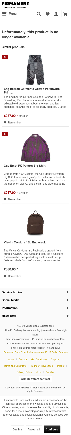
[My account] (56, 13)
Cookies (50, 372)
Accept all (34, 429)
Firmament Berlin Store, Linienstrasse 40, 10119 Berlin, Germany (35, 352)
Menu (13, 13)
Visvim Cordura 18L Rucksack (25, 242)
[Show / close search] (38, 13)
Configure (52, 429)
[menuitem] (9, 13)
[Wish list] (47, 13)
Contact (23, 359)
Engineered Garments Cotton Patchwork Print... (32, 90)
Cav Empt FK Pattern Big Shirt (25, 166)
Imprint (60, 365)
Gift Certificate (39, 359)
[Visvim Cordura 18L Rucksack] (35, 223)
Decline (17, 429)
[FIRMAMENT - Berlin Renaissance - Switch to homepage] (15, 5)
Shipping (55, 359)
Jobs (39, 372)
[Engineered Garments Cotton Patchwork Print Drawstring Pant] (35, 69)
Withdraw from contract (35, 379)
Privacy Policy (24, 372)
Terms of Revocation (42, 365)
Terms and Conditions (15, 365)
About (11, 359)
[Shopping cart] (65, 13)
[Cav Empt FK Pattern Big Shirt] (35, 146)
